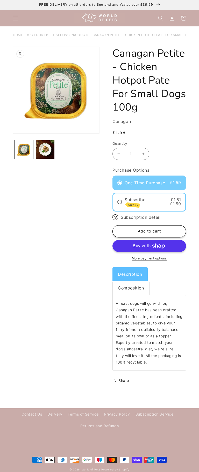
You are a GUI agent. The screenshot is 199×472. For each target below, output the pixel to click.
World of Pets (91, 469)
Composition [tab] (131, 288)
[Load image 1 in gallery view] (23, 149)
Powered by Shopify (115, 469)
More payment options (149, 258)
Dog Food (35, 35)
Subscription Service (155, 414)
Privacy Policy (117, 414)
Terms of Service (83, 414)
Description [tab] (130, 274)
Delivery (54, 414)
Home (18, 35)
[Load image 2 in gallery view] (45, 149)
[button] (15, 18)
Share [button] (123, 380)
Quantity (119, 143)
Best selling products (68, 35)
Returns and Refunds (99, 426)
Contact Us (32, 414)
